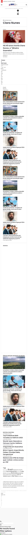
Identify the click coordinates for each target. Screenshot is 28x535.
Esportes (4, 471)
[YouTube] (1, 500)
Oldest (9, 526)
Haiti (7, 471)
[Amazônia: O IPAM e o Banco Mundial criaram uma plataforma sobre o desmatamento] (10, 114)
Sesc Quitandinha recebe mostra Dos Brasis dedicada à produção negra (13, 102)
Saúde (8, 476)
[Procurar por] (26, 5)
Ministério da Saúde (7, 473)
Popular (4, 87)
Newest (6, 526)
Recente (4, 88)
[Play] (18, 11)
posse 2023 (5, 474)
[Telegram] (1, 503)
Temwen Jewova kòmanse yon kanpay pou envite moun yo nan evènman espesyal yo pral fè (12, 162)
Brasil (10, 469)
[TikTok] (1, 504)
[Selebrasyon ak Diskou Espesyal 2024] (10, 145)
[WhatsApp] (1, 505)
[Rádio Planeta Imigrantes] (14, 5)
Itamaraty (18, 471)
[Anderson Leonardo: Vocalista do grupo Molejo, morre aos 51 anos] (10, 131)
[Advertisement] (14, 298)
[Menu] (1, 5)
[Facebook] (1, 496)
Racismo (15, 474)
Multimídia (14, 473)
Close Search (2, 532)
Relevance (2, 526)
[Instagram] (1, 501)
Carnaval (15, 469)
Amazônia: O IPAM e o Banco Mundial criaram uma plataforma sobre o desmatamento (13, 118)
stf (11, 476)
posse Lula (11, 474)
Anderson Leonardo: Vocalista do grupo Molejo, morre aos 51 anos (12, 133)
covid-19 (20, 469)
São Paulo (15, 476)
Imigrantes (13, 471)
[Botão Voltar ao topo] (0, 507)
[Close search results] (1, 525)
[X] (1, 497)
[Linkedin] (1, 498)
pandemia (20, 473)
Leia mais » (5, 56)
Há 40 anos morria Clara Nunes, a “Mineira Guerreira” (14, 48)
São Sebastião (20, 476)
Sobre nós (3, 494)
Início (5, 20)
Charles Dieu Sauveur (7, 43)
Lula (22, 471)
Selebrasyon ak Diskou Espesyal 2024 (13, 147)
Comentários (5, 90)
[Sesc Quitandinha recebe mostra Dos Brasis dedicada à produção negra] (10, 100)
